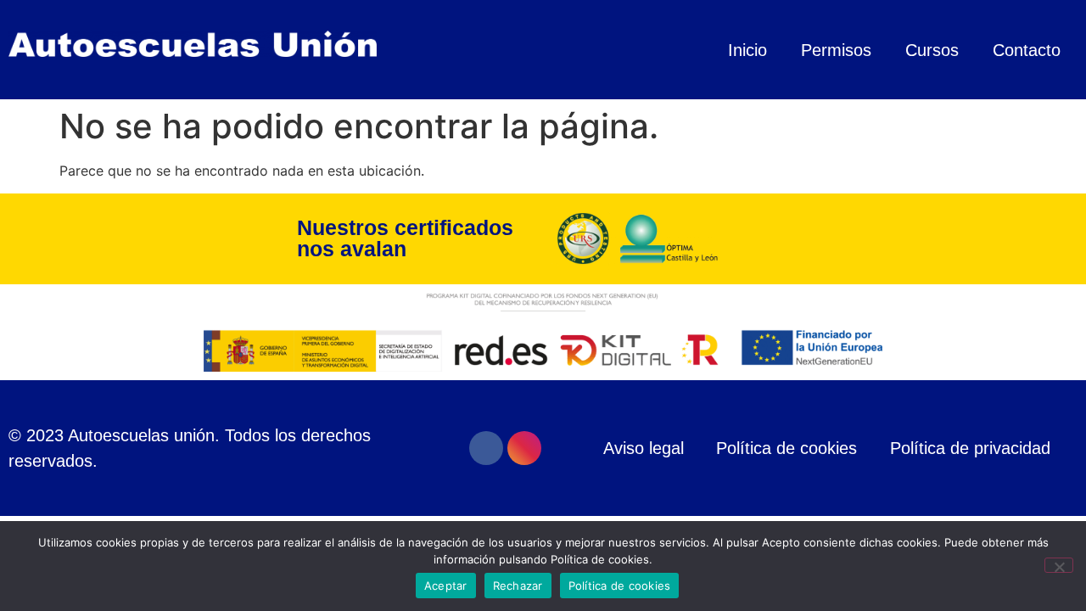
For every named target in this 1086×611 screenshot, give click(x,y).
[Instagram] (524, 448)
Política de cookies (619, 585)
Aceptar (445, 585)
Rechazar (518, 585)
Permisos (836, 50)
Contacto (1027, 50)
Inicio (747, 50)
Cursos (932, 50)
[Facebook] (486, 448)
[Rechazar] (1058, 565)
